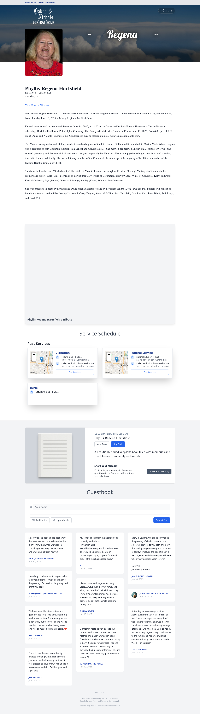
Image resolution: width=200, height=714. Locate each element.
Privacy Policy (91, 701)
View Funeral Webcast (37, 105)
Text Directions (75, 372)
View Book (102, 444)
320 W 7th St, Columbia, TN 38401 (78, 366)
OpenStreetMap (103, 705)
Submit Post (162, 520)
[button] (41, 359)
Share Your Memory (159, 471)
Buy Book (117, 444)
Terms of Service (108, 701)
